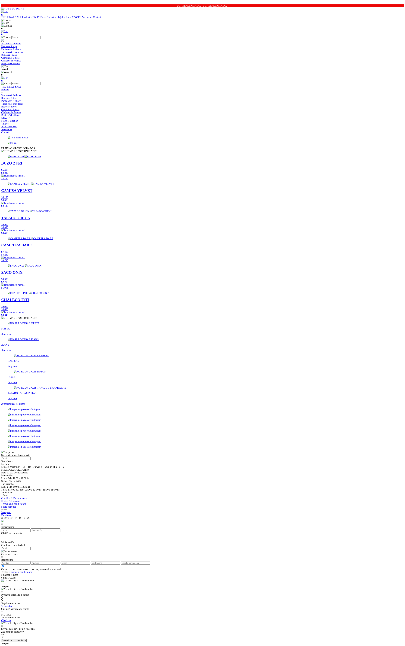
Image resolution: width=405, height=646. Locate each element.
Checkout (6, 620)
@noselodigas (8, 403)
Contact (97, 17)
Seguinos (20, 403)
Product (26, 17)
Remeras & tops (9, 46)
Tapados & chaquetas (12, 52)
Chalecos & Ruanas (11, 60)
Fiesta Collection (49, 17)
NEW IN (35, 17)
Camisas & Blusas (10, 57)
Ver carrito (6, 606)
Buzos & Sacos (9, 55)
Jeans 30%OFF (73, 17)
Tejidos (62, 17)
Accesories (87, 17)
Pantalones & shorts (11, 49)
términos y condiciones (20, 572)
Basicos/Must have (10, 63)
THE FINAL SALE (11, 17)
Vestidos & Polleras (11, 43)
